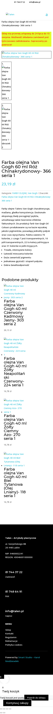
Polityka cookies (13, 644)
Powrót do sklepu (36, 697)
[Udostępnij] (7, 708)
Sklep (8, 629)
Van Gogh (32, 193)
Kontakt (9, 633)
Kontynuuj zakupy (17, 703)
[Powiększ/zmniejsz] (1, 708)
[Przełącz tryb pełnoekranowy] (4, 708)
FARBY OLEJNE (19, 193)
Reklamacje (11, 640)
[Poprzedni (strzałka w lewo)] (1, 712)
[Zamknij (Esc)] (10, 708)
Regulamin (10, 637)
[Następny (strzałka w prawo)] (4, 712)
